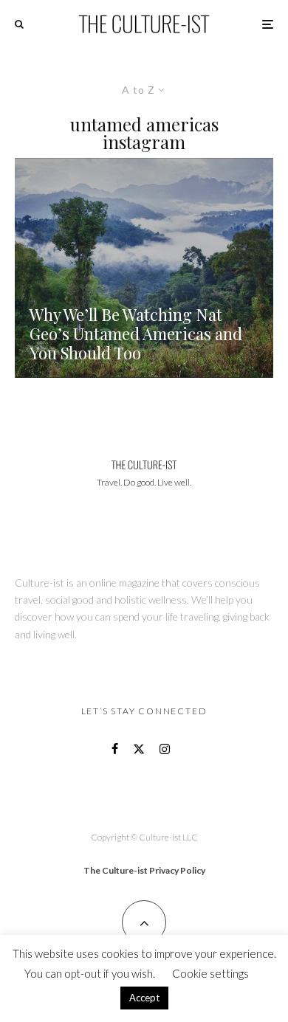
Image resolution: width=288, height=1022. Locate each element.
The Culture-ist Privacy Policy (144, 870)
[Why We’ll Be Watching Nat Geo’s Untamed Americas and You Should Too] (144, 268)
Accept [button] (144, 998)
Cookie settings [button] (210, 973)
